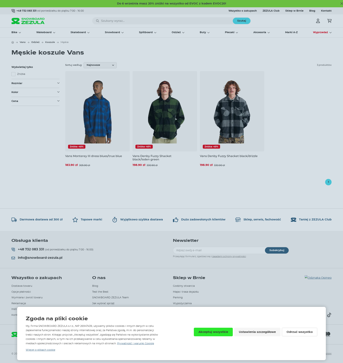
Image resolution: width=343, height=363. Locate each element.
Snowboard (112, 32)
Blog (312, 11)
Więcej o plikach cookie (40, 350)
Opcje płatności (21, 292)
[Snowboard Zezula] (28, 21)
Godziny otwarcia (184, 286)
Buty (203, 32)
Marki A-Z (291, 32)
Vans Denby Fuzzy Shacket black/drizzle (229, 156)
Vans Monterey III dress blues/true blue (93, 156)
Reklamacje (18, 303)
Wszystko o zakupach (242, 11)
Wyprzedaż (320, 32)
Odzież (176, 32)
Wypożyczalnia (182, 303)
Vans (23, 42)
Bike (14, 32)
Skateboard (78, 32)
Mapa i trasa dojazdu (186, 292)
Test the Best (100, 292)
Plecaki (229, 32)
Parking (178, 297)
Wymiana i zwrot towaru (27, 297)
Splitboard (146, 32)
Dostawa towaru (21, 286)
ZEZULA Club (271, 11)
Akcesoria (259, 32)
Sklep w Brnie (294, 11)
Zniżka (21, 74)
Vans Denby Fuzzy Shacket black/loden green (152, 157)
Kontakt (326, 11)
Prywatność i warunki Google (135, 343)
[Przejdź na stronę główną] (13, 42)
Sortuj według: (73, 65)
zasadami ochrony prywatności (229, 256)
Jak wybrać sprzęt (103, 303)
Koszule (50, 42)
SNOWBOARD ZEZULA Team (110, 297)
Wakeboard (44, 32)
